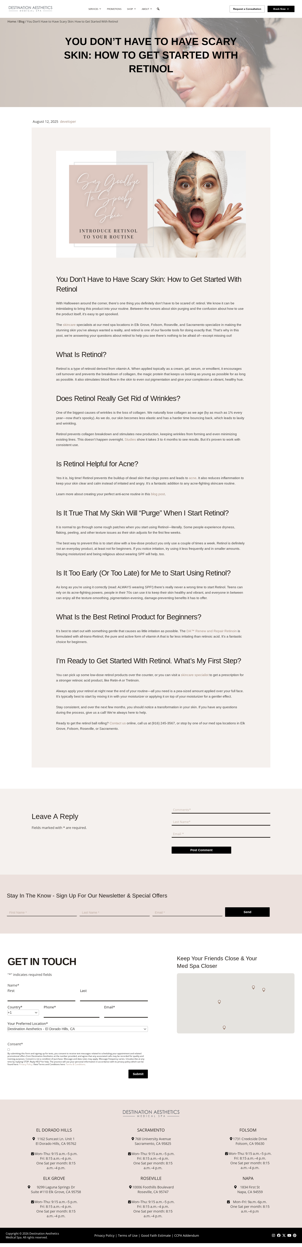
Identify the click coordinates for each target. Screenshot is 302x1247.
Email (109, 1007)
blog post (158, 494)
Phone (50, 1007)
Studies (130, 439)
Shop (130, 8)
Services (93, 8)
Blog (21, 21)
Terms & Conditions (75, 1064)
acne (192, 478)
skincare (69, 325)
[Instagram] (273, 1235)
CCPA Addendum (186, 1235)
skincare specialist (194, 675)
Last (83, 990)
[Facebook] (279, 1235)
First (11, 990)
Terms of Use (128, 1235)
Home (12, 21)
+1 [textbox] (10, 1012)
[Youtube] (289, 1235)
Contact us (118, 723)
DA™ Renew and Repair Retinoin (211, 631)
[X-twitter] (284, 1235)
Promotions (114, 8)
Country (15, 1007)
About (145, 8)
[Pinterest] (294, 1235)
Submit (138, 1074)
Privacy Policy (25, 1064)
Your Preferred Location (28, 1023)
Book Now (279, 9)
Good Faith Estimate (156, 1235)
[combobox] (23, 1012)
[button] (264, 989)
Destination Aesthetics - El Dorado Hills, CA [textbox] (41, 1029)
